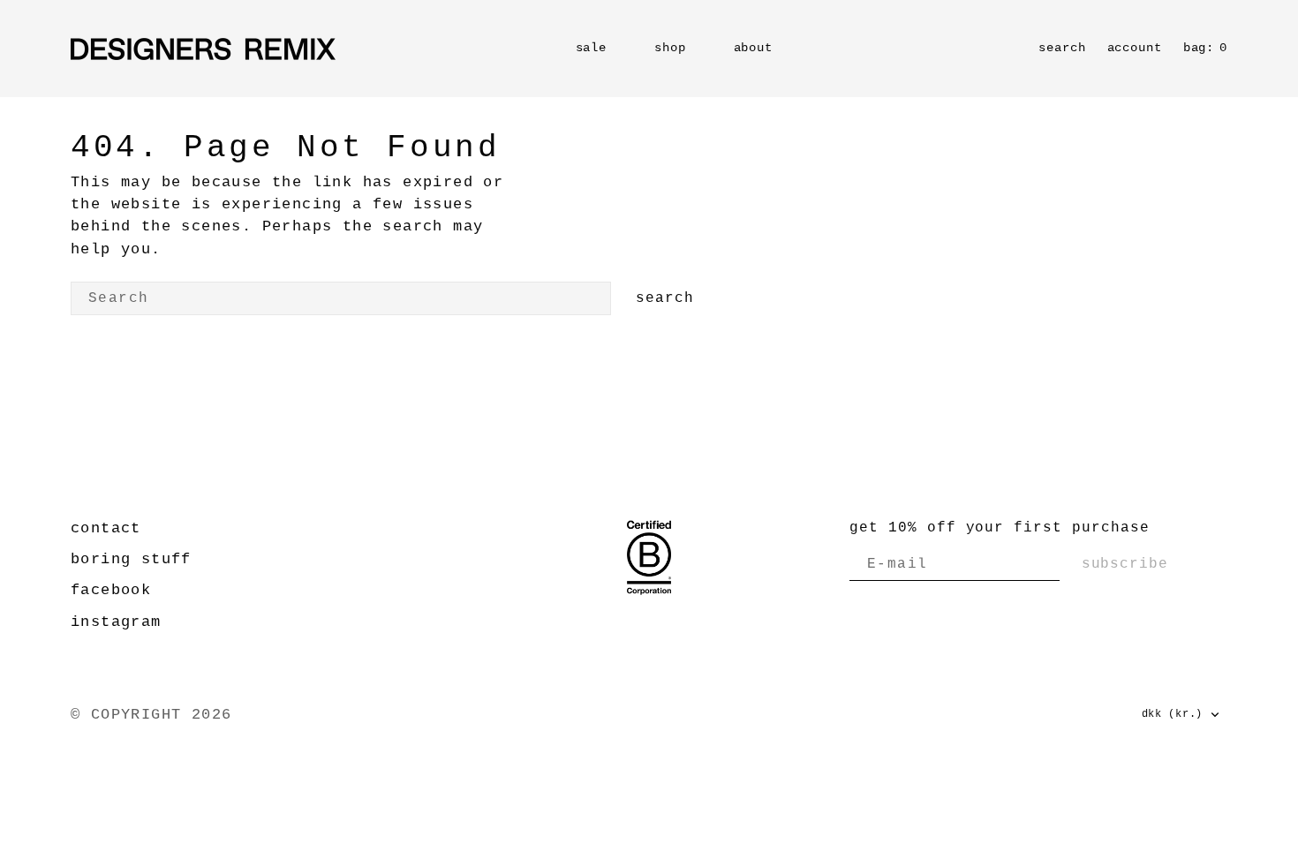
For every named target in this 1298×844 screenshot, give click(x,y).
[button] (1134, 48)
